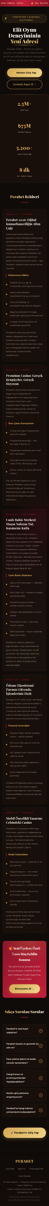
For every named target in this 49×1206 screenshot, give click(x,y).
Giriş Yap (10, 1169)
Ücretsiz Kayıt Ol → (24, 84)
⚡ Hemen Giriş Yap (24, 72)
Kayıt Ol (21, 1169)
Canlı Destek (25, 1176)
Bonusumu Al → (24, 988)
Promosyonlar (36, 1169)
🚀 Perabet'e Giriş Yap (24, 1132)
